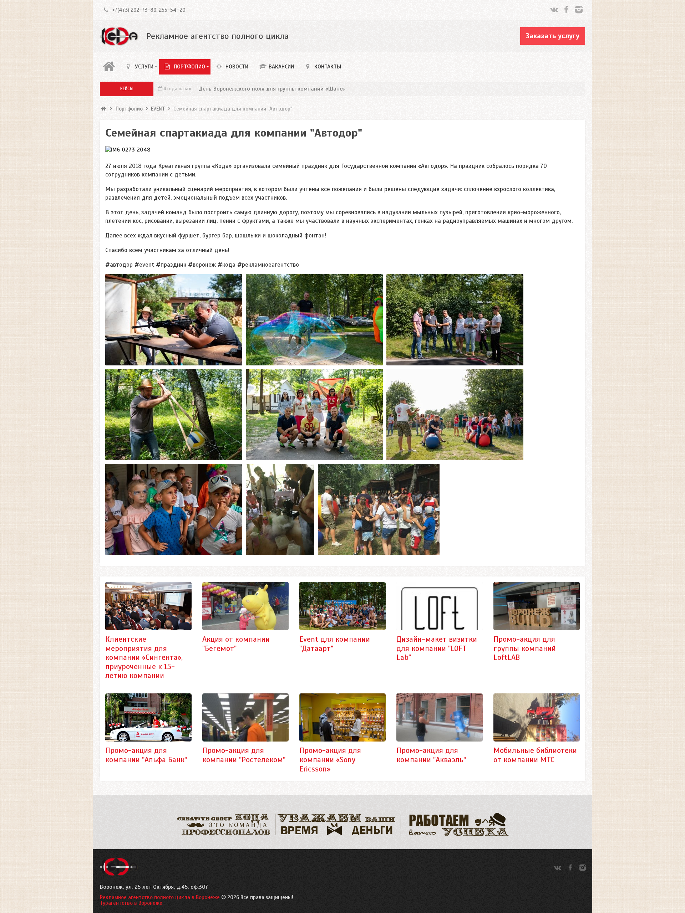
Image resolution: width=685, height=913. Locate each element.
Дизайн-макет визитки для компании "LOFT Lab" (436, 648)
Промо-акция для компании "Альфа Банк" (146, 755)
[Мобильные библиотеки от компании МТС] (536, 717)
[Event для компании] (342, 606)
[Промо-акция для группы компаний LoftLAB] (536, 606)
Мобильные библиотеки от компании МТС (535, 755)
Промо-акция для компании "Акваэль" (431, 755)
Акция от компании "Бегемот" (236, 644)
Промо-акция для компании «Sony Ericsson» (330, 759)
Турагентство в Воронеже (131, 903)
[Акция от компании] (245, 606)
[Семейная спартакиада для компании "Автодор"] (173, 319)
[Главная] (110, 66)
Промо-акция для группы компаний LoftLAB (524, 648)
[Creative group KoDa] (119, 36)
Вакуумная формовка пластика (237, 88)
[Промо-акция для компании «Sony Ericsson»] (342, 717)
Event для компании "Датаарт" (334, 644)
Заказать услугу (552, 35)
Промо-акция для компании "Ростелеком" (243, 755)
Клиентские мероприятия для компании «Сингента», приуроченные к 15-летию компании (144, 657)
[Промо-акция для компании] (148, 717)
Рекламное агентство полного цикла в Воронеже (160, 897)
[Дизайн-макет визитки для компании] (439, 606)
